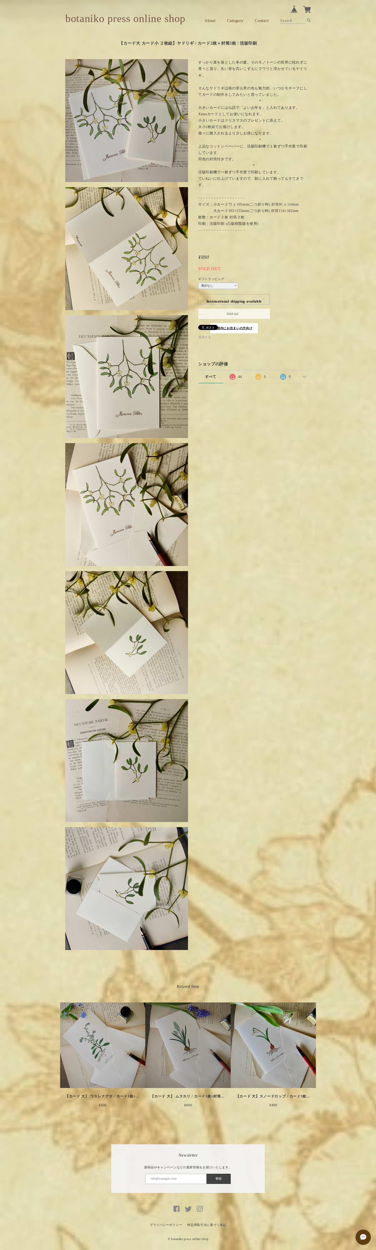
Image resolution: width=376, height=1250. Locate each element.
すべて (210, 377)
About (210, 20)
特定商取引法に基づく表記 (206, 1225)
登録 (218, 1178)
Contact (262, 20)
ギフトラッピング (211, 279)
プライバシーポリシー (166, 1225)
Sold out (232, 314)
